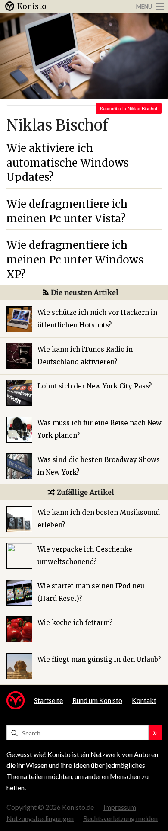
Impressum (119, 807)
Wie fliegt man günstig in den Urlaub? (99, 659)
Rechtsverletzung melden (120, 818)
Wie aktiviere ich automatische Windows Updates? (67, 162)
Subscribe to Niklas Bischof (128, 108)
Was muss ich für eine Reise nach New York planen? (99, 429)
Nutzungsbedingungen (40, 818)
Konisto (32, 6)
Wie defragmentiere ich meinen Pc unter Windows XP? (74, 259)
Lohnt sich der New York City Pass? (94, 386)
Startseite (48, 700)
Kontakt (144, 700)
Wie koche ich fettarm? (74, 623)
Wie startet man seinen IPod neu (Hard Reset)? (90, 592)
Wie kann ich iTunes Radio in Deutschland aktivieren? (85, 355)
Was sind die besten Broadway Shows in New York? (98, 466)
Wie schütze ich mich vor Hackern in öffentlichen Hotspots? (97, 318)
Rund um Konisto (97, 700)
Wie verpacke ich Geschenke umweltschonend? (84, 555)
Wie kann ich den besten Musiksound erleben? (98, 518)
